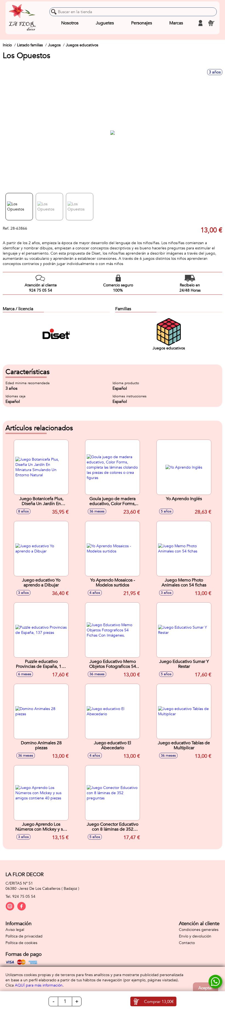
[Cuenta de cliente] (200, 23)
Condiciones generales (198, 929)
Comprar (159, 1001)
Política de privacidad (24, 936)
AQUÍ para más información (39, 985)
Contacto (187, 942)
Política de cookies (21, 942)
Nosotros (69, 23)
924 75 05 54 (23, 896)
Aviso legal (14, 929)
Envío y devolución (195, 936)
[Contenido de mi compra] (211, 23)
